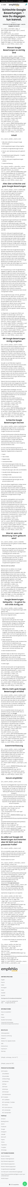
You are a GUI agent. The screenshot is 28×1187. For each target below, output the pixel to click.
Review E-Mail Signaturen (7, 1159)
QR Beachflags (6, 1079)
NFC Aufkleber (5, 1099)
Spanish (3, 995)
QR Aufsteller (5, 1076)
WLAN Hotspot (4, 1178)
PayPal (2, 1139)
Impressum (4, 1048)
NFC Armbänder (6, 1110)
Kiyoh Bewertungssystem (7, 1161)
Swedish (3, 993)
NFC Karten (5, 1105)
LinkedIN (3, 1134)
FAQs (2, 1014)
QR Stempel (5, 1092)
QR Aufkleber (5, 1073)
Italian (2, 985)
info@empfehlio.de (10, 1003)
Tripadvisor (4, 1145)
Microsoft (3, 1137)
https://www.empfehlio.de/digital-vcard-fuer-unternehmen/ (13, 1175)
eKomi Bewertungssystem (8, 1164)
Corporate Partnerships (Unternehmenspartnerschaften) (10, 1023)
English (3, 980)
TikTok (2, 1142)
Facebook (3, 1126)
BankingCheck (5, 1121)
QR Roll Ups (5, 1089)
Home (13, 22)
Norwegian (4, 987)
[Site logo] (14, 4)
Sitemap (3, 1051)
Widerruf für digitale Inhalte (8, 1041)
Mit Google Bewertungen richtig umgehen (13, 146)
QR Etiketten (5, 1081)
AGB (2, 1043)
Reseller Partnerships (6, 1020)
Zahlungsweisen (5, 1033)
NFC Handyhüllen (6, 1112)
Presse (2, 1017)
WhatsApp (3, 1150)
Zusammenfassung (7, 163)
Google (15, 713)
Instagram (3, 1132)
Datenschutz (4, 1046)
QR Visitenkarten (6, 1094)
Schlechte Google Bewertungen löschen (12, 148)
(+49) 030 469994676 (12, 1001)
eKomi (2, 1124)
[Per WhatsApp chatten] (25, 1184)
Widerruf (3, 1038)
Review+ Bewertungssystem (8, 1166)
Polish (2, 990)
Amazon (3, 1119)
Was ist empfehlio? (6, 1012)
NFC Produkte (4, 1097)
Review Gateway (5, 1156)
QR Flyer (4, 1084)
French (3, 982)
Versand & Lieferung (6, 1035)
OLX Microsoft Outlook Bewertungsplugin (11, 1172)
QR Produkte (4, 1071)
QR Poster (4, 1086)
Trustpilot (3, 1147)
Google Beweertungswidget (8, 1169)
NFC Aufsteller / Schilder (8, 1102)
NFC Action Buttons (7, 1107)
